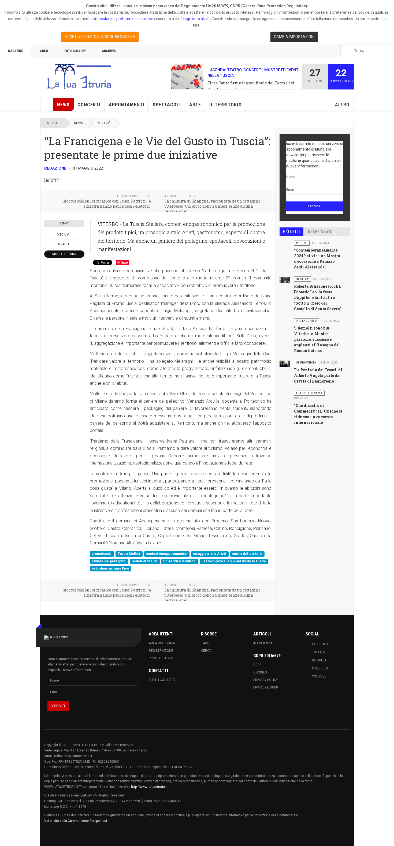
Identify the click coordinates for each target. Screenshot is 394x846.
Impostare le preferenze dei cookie (123, 19)
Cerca (206, 651)
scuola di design (145, 561)
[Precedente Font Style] (47, 244)
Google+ (319, 660)
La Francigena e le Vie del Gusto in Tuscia (234, 561)
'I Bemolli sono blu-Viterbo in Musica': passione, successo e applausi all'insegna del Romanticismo (317, 339)
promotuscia (102, 554)
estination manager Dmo (110, 569)
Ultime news (319, 231)
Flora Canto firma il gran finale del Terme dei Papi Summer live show (251, 86)
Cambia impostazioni (294, 37)
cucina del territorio (247, 554)
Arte (195, 104)
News (63, 104)
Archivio (109, 51)
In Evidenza (262, 643)
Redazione (55, 168)
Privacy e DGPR (265, 687)
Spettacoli (167, 104)
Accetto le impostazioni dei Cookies (100, 37)
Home (46, 104)
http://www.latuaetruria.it (149, 787)
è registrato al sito (195, 19)
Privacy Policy (265, 680)
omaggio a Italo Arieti (209, 554)
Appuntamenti (126, 104)
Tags (205, 643)
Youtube (319, 676)
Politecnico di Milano (179, 561)
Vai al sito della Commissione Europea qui (75, 821)
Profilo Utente (161, 658)
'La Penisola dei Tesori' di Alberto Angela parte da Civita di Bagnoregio (318, 375)
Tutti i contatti (162, 680)
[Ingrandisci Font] (81, 235)
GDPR (257, 665)
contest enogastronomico (167, 554)
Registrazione (161, 651)
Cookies (260, 672)
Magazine (15, 51)
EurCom (86, 795)
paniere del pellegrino (109, 561)
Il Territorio (225, 104)
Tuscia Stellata (129, 554)
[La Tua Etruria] (79, 76)
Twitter (318, 652)
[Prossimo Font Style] (81, 244)
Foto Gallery (75, 51)
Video (43, 51)
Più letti (291, 231)
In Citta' (103, 123)
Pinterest (320, 668)
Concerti (89, 104)
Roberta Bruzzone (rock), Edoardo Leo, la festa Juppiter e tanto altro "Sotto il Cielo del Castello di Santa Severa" (317, 297)
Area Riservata (162, 643)
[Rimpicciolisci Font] (47, 235)
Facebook (320, 644)
